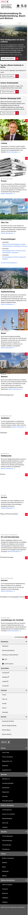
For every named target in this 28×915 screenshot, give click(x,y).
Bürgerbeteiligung (7, 818)
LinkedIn (4, 681)
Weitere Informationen (8, 58)
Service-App (5, 752)
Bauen (4, 867)
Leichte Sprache (8, 663)
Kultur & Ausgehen (7, 884)
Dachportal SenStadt (8, 721)
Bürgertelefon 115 (7, 761)
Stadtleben (5, 897)
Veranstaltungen (6, 845)
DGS (5, 659)
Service (4, 708)
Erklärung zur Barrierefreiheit (10, 654)
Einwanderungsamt (7, 800)
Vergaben (5, 827)
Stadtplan (4, 902)
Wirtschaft (5, 893)
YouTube (4, 686)
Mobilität (4, 862)
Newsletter (5, 712)
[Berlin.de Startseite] (5, 1)
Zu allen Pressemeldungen (8, 262)
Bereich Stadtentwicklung (9, 725)
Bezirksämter (5, 787)
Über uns (4, 699)
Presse (4, 694)
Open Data (5, 823)
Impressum (5, 646)
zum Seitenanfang (20, 637)
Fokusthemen (6, 849)
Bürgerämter (5, 792)
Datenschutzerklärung (8, 650)
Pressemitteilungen (7, 836)
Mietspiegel (5, 871)
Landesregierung (7, 809)
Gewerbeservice (6, 770)
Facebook (5, 672)
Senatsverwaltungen (8, 783)
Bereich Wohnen (6, 734)
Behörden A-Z (6, 779)
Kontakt (4, 703)
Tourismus (5, 889)
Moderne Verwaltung (8, 858)
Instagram (5, 677)
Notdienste (5, 765)
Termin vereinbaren (7, 757)
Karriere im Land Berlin (8, 814)
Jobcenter (5, 796)
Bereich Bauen (6, 730)
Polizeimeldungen (7, 840)
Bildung (4, 875)
